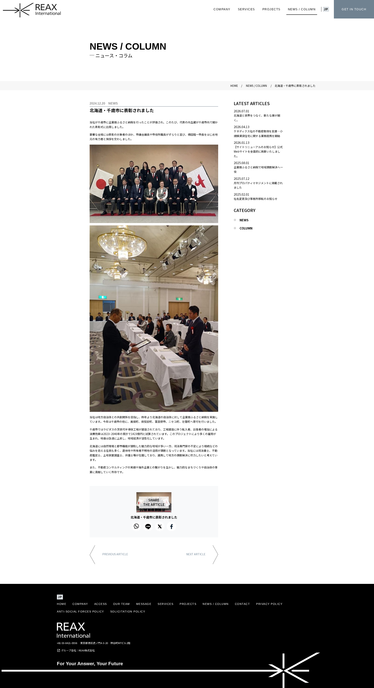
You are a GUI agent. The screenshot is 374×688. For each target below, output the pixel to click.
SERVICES (246, 9)
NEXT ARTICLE (196, 554)
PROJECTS (271, 9)
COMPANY (221, 9)
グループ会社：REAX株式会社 (78, 650)
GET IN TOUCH (354, 9)
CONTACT (242, 603)
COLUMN (246, 228)
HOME (61, 603)
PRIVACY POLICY (269, 603)
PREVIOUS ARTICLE (115, 554)
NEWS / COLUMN (302, 9)
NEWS (244, 220)
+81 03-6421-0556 (67, 643)
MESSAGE (144, 603)
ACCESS (100, 603)
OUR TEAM (121, 603)
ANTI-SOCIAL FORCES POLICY (80, 611)
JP (326, 9)
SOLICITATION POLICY (127, 611)
